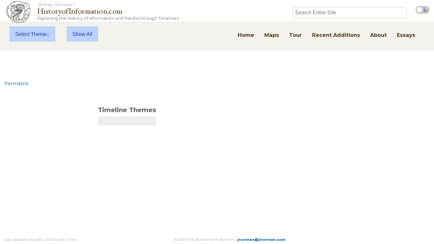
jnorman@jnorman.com (261, 239)
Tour (295, 35)
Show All (82, 34)
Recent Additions (336, 35)
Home (246, 35)
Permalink (16, 83)
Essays (406, 35)
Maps (271, 35)
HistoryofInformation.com (108, 11)
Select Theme (31, 34)
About (378, 35)
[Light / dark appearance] (423, 10)
